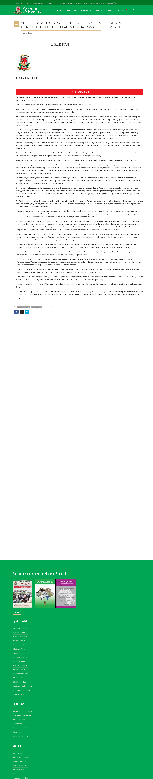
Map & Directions (20, 761)
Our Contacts (18, 753)
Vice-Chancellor (36, 307)
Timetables (17, 724)
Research (109, 10)
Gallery (86, 3)
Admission (71, 10)
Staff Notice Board (20, 653)
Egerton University (23, 307)
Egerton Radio (18, 694)
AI (24, 3)
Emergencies (18, 732)
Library (69, 3)
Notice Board (28, 711)
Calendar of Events (20, 757)
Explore (97, 10)
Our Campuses (19, 719)
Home (62, 10)
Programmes (38, 3)
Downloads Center (20, 728)
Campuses (17, 711)
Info (119, 10)
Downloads (77, 3)
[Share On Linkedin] (27, 312)
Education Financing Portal (55, 3)
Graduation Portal (20, 636)
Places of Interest (20, 765)
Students (18, 3)
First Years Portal (20, 632)
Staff (23, 686)
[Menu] (126, 10)
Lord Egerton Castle (98, 3)
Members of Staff (48, 307)
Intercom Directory (20, 736)
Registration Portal (20, 645)
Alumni (29, 686)
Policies (29, 3)
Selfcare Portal (19, 641)
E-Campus (17, 690)
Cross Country (18, 769)
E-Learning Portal (20, 628)
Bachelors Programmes (22, 715)
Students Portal (19, 649)
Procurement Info (20, 774)
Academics (85, 10)
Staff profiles (112, 3)
